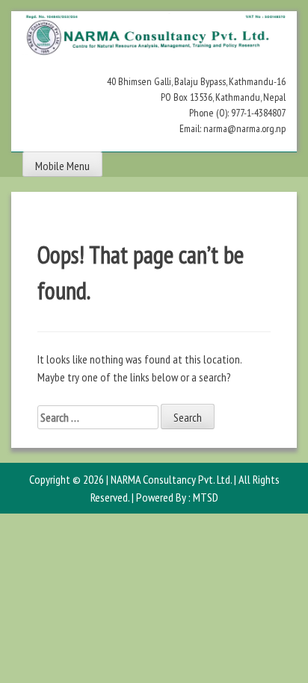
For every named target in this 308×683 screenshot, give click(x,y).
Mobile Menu (62, 165)
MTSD (205, 497)
